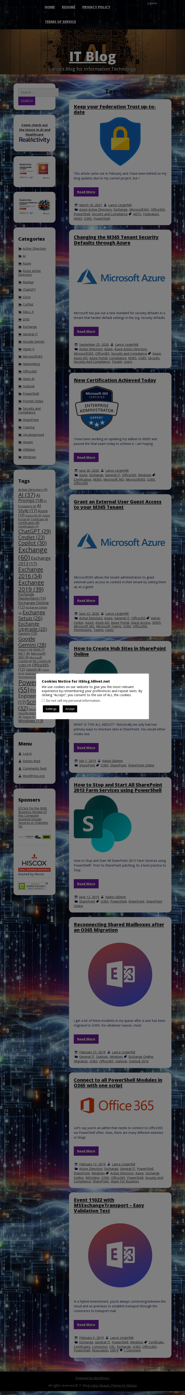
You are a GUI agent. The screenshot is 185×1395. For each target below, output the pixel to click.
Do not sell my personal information (73, 700)
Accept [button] (69, 709)
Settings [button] (51, 709)
